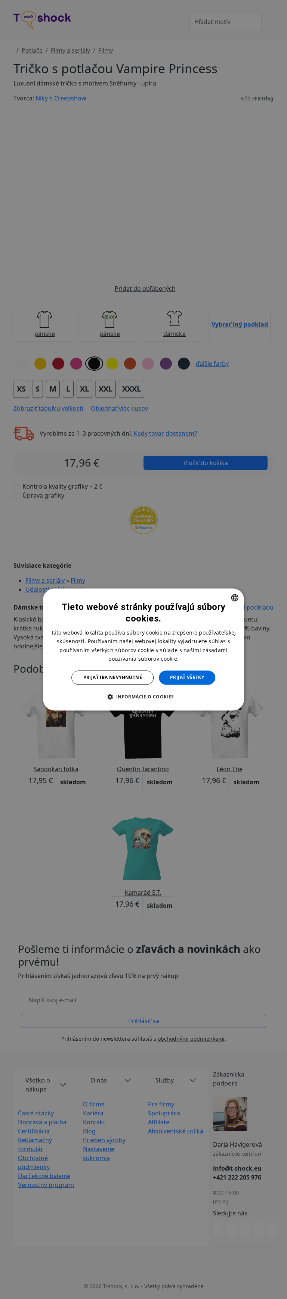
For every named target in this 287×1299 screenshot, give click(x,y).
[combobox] (234, 597)
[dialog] (143, 649)
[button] (143, 696)
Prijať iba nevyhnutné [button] (112, 677)
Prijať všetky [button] (187, 677)
